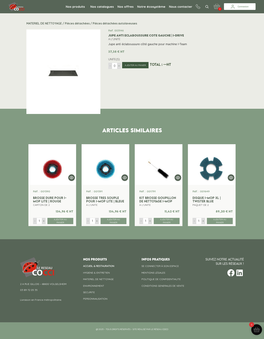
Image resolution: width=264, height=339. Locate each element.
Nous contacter (180, 6)
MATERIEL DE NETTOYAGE (98, 279)
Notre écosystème (151, 6)
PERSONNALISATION (95, 298)
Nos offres (125, 6)
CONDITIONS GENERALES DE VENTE (163, 285)
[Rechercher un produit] (207, 7)
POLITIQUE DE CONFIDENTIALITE (161, 279)
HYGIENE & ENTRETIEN (96, 272)
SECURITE (89, 292)
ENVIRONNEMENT (93, 285)
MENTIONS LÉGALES (153, 272)
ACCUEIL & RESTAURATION (98, 266)
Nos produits (75, 6)
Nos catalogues (102, 6)
